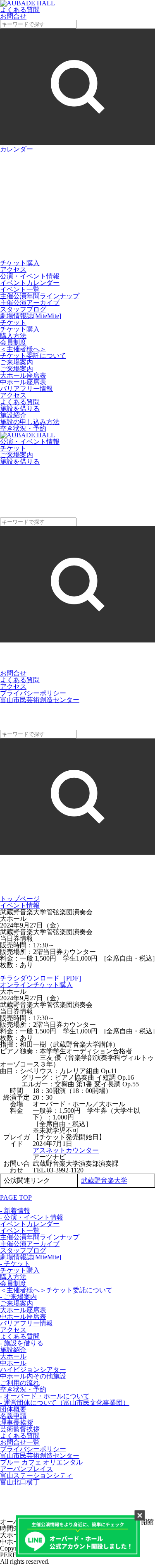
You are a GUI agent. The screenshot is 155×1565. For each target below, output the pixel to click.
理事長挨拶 (16, 1422)
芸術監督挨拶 (20, 1429)
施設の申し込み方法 (30, 421)
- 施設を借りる (21, 1343)
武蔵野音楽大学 (104, 1180)
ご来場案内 (16, 368)
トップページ (20, 898)
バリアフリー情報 (26, 388)
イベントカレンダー (30, 282)
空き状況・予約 (23, 428)
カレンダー (16, 149)
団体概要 (13, 1409)
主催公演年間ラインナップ (39, 296)
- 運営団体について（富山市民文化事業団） (64, 1402)
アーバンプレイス (26, 1468)
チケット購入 (20, 262)
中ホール (13, 1362)
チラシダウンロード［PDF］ (42, 978)
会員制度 (13, 342)
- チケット (15, 1263)
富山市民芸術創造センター (39, 699)
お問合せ (13, 673)
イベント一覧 (20, 289)
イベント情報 (20, 905)
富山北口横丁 (20, 1482)
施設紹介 (13, 415)
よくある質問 (20, 401)
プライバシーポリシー (33, 693)
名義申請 (13, 1415)
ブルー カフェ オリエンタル (41, 1462)
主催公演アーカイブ (30, 302)
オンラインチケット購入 (36, 984)
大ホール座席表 (23, 375)
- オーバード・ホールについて (45, 1396)
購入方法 (13, 335)
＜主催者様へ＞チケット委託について (33, 352)
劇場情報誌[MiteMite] (30, 315)
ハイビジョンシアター (33, 1369)
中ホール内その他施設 (33, 1376)
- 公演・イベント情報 (31, 1217)
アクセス (13, 269)
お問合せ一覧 (20, 1442)
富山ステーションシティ (36, 1475)
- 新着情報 (15, 1210)
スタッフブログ (23, 309)
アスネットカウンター (66, 1150)
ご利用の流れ (20, 1382)
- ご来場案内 (18, 1296)
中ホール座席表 (23, 382)
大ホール (13, 1356)
